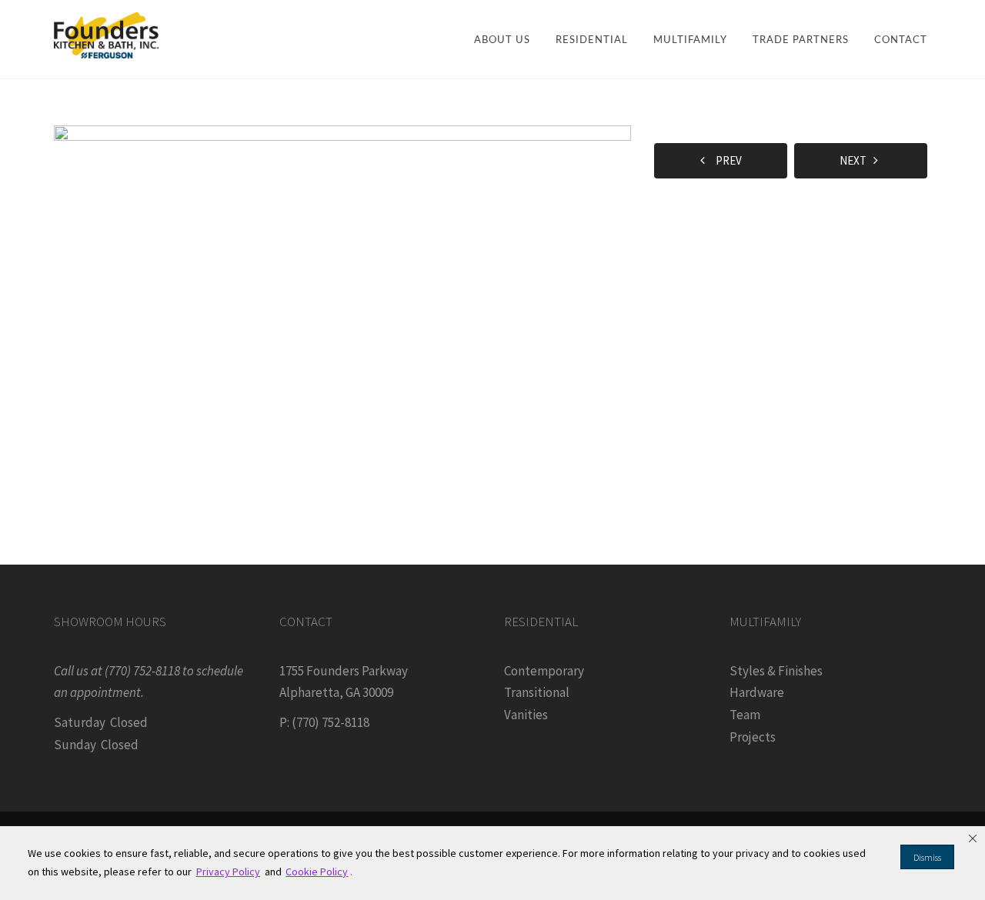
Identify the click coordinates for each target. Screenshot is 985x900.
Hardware (757, 692)
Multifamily (690, 40)
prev (725, 160)
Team (745, 714)
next (856, 160)
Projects (753, 736)
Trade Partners (801, 40)
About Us (502, 40)
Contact (900, 40)
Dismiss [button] (927, 857)
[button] (972, 838)
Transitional (536, 692)
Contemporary (544, 670)
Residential (592, 40)
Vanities (526, 714)
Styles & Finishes (776, 670)
